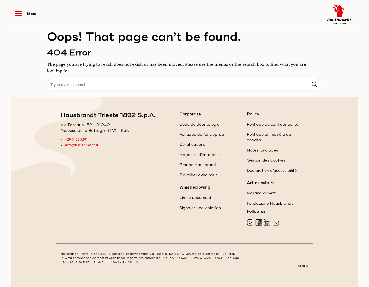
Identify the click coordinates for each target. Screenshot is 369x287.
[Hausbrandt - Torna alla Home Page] (339, 14)
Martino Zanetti (262, 194)
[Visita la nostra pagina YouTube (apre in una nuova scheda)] (276, 222)
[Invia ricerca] (314, 84)
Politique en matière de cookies (269, 138)
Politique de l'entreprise (201, 135)
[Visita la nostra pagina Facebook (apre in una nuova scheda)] (259, 222)
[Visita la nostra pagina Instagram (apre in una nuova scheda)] (250, 222)
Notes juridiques (262, 151)
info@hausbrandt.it (81, 145)
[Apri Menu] (21, 14)
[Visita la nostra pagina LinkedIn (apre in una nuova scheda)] (267, 222)
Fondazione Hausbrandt (270, 204)
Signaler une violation (200, 209)
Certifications (192, 145)
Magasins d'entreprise (200, 155)
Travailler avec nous (198, 176)
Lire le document (195, 198)
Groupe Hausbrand (197, 165)
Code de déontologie (199, 125)
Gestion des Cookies (266, 160)
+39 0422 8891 (76, 139)
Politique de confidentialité (273, 125)
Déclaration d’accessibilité (272, 171)
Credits (303, 266)
